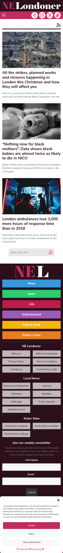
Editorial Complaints (47, 353)
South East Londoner (16, 426)
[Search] (50, 252)
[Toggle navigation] (4, 15)
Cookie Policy (24, 549)
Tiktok (57, 15)
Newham (47, 393)
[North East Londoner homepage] (31, 5)
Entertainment (31, 314)
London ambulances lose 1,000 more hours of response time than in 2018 (30, 223)
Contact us (16, 369)
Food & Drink (31, 325)
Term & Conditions (47, 361)
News (31, 283)
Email (31, 474)
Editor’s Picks (31, 335)
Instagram (42, 15)
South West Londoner (47, 426)
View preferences (32, 542)
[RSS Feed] (58, 25)
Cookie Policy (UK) (47, 369)
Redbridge (16, 401)
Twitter (50, 15)
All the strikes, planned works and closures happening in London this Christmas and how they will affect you (30, 79)
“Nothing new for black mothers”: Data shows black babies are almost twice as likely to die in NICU (31, 151)
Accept (31, 525)
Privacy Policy (37, 549)
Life (31, 304)
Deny (31, 533)
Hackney (46, 386)
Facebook (34, 15)
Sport (31, 294)
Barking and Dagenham (16, 386)
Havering (16, 393)
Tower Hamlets (46, 401)
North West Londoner (16, 434)
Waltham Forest (16, 409)
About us (16, 353)
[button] (58, 500)
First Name (31, 460)
